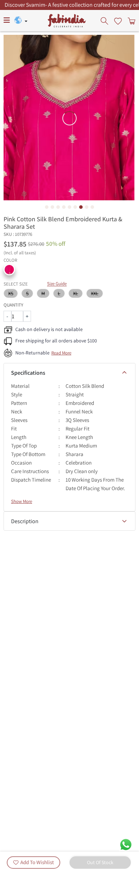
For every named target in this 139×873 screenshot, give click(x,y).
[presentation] (105, 21)
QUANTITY (13, 305)
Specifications (28, 372)
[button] (9, 269)
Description (24, 521)
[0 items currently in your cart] (130, 21)
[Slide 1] (46, 207)
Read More (61, 353)
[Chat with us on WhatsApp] (126, 844)
